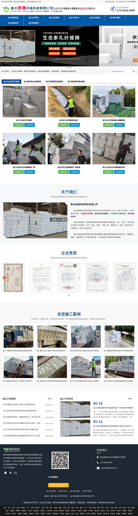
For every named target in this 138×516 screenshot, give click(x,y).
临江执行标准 (109, 1)
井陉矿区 (106, 513)
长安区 (88, 513)
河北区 (8, 513)
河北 (13, 507)
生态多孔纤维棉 (17, 71)
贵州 (107, 507)
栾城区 (130, 513)
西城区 (18, 510)
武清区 (43, 513)
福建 (59, 507)
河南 (72, 507)
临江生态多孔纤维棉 (11, 81)
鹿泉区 (124, 513)
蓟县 (72, 513)
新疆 (133, 507)
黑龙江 (37, 507)
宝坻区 (48, 513)
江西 (64, 507)
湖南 (81, 507)
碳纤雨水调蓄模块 (44, 71)
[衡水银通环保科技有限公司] (50, 9)
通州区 (62, 510)
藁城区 (118, 513)
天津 (9, 507)
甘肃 (120, 507)
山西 (17, 507)
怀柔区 (85, 510)
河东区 (118, 510)
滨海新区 (55, 513)
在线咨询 (29, 125)
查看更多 (18, 125)
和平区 (112, 510)
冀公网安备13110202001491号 (84, 496)
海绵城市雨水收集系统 (68, 71)
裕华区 (112, 513)
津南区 (31, 513)
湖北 (76, 507)
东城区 (12, 510)
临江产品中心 (63, 491)
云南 (111, 507)
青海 (124, 507)
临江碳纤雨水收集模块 (32, 81)
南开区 (130, 510)
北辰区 (37, 513)
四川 (102, 507)
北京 (4, 507)
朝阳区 (24, 510)
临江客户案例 (87, 491)
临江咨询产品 (120, 1)
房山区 (56, 510)
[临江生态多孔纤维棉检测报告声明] (41, 277)
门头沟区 (49, 510)
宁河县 (62, 513)
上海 (42, 507)
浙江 (51, 507)
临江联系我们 (131, 1)
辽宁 (28, 507)
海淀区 (43, 510)
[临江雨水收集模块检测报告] (69, 277)
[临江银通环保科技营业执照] (13, 277)
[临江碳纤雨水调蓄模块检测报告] (97, 277)
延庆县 (102, 510)
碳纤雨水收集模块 (30, 71)
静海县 (67, 513)
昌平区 (73, 510)
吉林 (32, 507)
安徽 (55, 507)
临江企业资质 (51, 491)
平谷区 (91, 510)
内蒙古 (23, 507)
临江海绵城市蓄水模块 (76, 81)
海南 (94, 507)
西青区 (25, 513)
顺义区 (67, 510)
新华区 (99, 513)
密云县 (96, 510)
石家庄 (82, 513)
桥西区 (93, 513)
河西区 (124, 510)
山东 (68, 507)
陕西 (115, 507)
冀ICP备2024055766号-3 (59, 496)
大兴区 (79, 510)
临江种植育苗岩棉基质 (54, 81)
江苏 (46, 507)
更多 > (50, 399)
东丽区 (19, 513)
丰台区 (29, 510)
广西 (89, 507)
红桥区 (13, 513)
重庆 (98, 507)
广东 (85, 507)
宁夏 (128, 507)
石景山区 (36, 510)
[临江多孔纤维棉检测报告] (125, 277)
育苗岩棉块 (55, 71)
